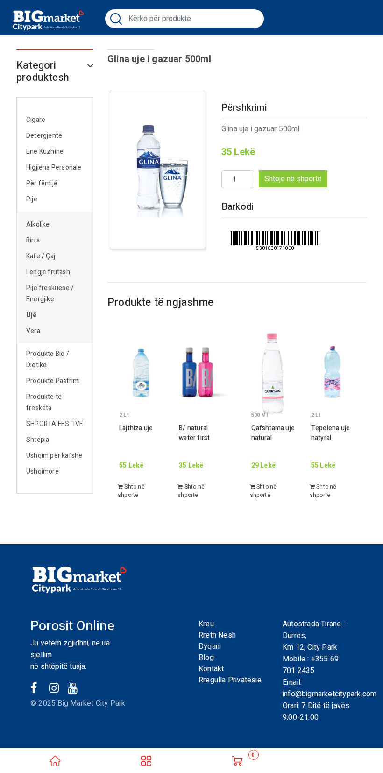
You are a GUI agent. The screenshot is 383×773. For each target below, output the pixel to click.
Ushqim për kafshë (54, 456)
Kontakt (211, 668)
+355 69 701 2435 (311, 664)
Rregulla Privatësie (230, 680)
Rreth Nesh (217, 635)
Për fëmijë (41, 183)
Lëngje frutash (48, 272)
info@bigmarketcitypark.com (329, 694)
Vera (33, 331)
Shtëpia (37, 440)
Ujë (31, 315)
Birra (33, 240)
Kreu (206, 624)
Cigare (35, 120)
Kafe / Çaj (40, 256)
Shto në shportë (131, 490)
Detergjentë (44, 136)
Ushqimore (42, 471)
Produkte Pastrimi (53, 381)
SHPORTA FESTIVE (54, 424)
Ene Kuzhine (45, 151)
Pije (31, 199)
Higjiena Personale (54, 167)
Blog (206, 657)
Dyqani (210, 646)
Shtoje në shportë (293, 178)
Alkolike (38, 224)
